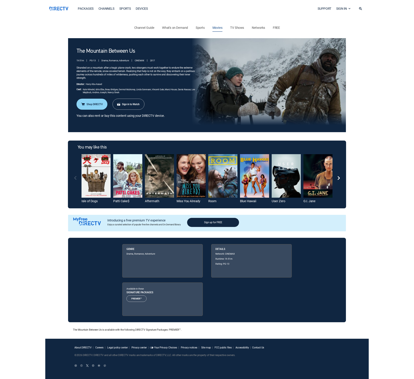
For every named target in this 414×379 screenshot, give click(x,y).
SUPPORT (324, 8)
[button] (360, 9)
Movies (217, 27)
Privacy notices (188, 347)
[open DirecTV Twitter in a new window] (87, 365)
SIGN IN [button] (341, 8)
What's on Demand (175, 27)
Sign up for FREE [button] (213, 222)
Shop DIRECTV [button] (95, 104)
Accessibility (242, 347)
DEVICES (142, 8)
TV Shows (237, 27)
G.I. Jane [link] (309, 201)
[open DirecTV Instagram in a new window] (93, 365)
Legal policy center (117, 347)
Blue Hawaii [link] (248, 201)
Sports (200, 27)
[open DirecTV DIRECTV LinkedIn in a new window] (75, 365)
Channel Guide (144, 27)
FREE (276, 27)
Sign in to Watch (130, 104)
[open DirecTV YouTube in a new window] (99, 365)
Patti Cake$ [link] (121, 201)
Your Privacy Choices (165, 347)
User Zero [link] (278, 201)
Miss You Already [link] (188, 201)
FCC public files (223, 347)
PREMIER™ (136, 298)
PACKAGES (86, 8)
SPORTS (125, 8)
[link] (96, 176)
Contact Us (258, 347)
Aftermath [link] (152, 201)
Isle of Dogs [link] (90, 201)
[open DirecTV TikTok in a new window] (105, 365)
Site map (206, 347)
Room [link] (212, 201)
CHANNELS (106, 8)
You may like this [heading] (92, 147)
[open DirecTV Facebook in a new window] (81, 365)
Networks (258, 27)
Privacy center (139, 347)
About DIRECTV (83, 347)
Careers (99, 347)
